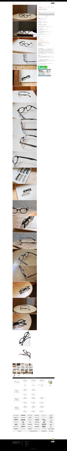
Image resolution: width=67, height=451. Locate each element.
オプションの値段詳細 (39, 63)
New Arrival (22, 441)
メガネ (40, 5)
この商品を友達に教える (50, 63)
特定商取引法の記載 (27, 441)
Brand (21, 442)
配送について (26, 442)
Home (38, 5)
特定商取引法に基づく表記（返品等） (45, 63)
